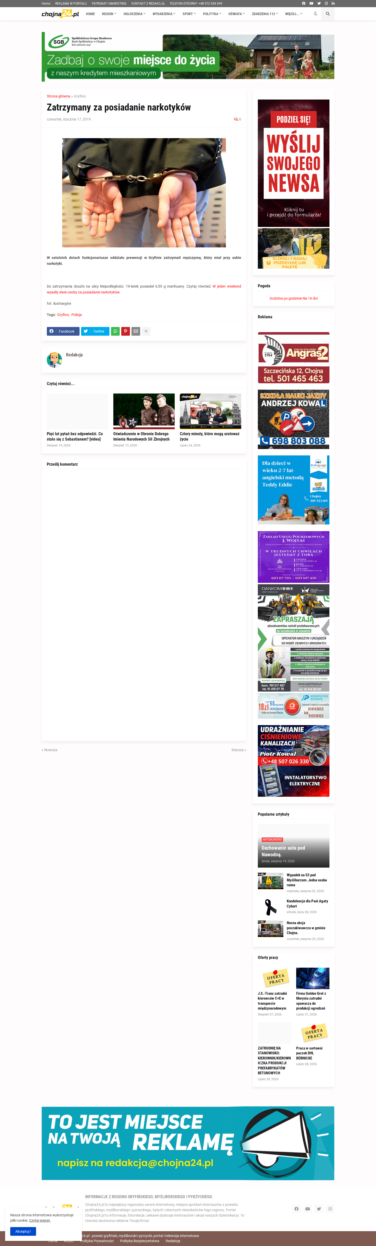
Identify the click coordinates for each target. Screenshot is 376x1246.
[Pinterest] (125, 331)
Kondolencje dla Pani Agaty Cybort (307, 904)
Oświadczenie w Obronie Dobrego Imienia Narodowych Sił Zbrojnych (141, 436)
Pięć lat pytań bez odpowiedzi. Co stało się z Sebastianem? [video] (75, 436)
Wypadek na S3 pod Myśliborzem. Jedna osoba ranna (307, 880)
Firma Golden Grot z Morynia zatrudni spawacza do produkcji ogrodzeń (311, 1001)
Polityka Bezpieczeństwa (139, 1241)
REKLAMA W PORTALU (71, 3)
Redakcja (173, 1241)
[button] (315, 13)
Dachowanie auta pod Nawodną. (283, 851)
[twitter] (319, 3)
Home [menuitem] (90, 14)
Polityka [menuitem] (210, 14)
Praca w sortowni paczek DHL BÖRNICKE (309, 1053)
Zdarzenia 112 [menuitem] (263, 14)
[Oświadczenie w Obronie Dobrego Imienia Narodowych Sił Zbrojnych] (144, 411)
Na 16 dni (310, 298)
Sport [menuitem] (188, 14)
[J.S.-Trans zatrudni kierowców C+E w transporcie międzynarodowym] (274, 978)
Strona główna (58, 96)
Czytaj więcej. (40, 1220)
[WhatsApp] (115, 331)
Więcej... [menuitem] (292, 14)
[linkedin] (333, 3)
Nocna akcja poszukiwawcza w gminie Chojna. (306, 928)
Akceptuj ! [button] (23, 1231)
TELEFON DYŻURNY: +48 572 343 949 (196, 3)
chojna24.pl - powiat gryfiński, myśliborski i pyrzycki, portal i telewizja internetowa (135, 1236)
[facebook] (303, 3)
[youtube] (311, 3)
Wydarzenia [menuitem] (162, 14)
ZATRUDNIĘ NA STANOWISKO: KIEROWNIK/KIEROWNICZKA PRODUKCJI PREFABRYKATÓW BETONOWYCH (274, 1061)
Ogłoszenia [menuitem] (133, 14)
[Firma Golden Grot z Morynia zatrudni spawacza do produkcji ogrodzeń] (312, 978)
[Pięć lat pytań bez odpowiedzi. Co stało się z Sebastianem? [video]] (77, 411)
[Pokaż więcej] (146, 331)
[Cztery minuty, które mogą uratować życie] (210, 411)
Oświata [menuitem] (235, 14)
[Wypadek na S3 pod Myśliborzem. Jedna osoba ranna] (270, 881)
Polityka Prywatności (97, 1241)
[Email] (135, 331)
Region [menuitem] (107, 14)
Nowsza (50, 750)
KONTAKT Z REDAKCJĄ (147, 3)
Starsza (237, 750)
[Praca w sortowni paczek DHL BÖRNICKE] (312, 1033)
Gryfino (80, 96)
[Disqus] (144, 538)
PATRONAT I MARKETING (109, 3)
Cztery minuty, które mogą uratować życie (209, 436)
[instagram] (326, 3)
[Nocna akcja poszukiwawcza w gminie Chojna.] (270, 929)
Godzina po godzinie (286, 298)
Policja (76, 314)
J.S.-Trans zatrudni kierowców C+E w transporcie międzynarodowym (272, 1001)
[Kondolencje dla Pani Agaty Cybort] (270, 907)
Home (46, 3)
